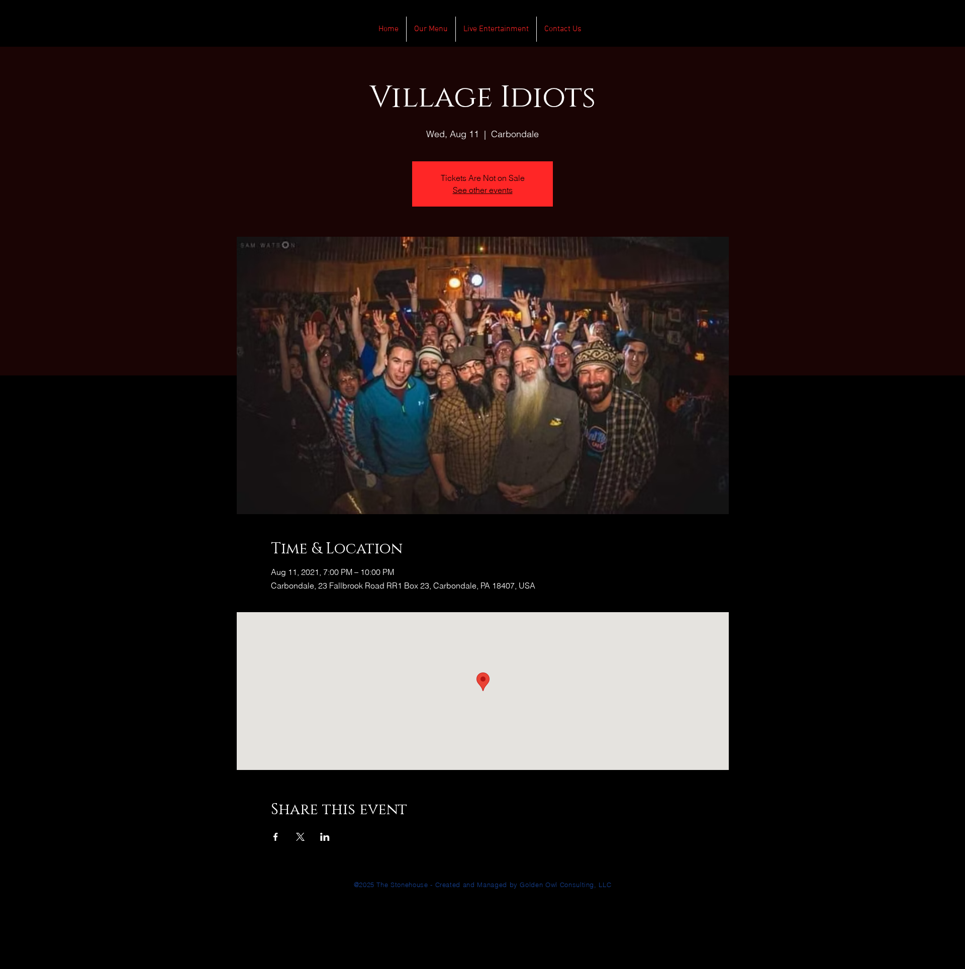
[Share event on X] (300, 837)
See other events (483, 190)
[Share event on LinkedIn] (325, 837)
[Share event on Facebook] (275, 837)
